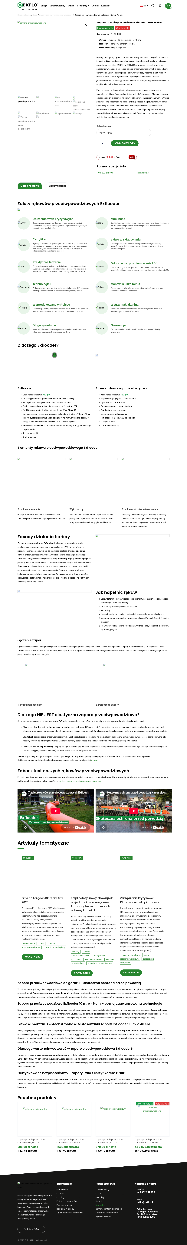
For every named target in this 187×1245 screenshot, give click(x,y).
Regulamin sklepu (65, 1208)
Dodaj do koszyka (124, 143)
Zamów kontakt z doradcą (109, 1208)
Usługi (95, 5)
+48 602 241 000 (105, 173)
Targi (42, 943)
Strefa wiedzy (57, 5)
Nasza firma (62, 1189)
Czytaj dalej (33, 957)
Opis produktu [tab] (29, 185)
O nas (71, 5)
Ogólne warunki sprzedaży (70, 1212)
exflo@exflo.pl (142, 173)
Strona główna (24, 15)
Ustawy (75, 952)
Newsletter (100, 1205)
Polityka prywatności (67, 1201)
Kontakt (105, 5)
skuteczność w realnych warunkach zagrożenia (80, 781)
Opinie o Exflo (31, 1229)
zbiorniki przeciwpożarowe (100, 963)
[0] (167, 6)
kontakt (94, 760)
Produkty (82, 5)
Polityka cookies (64, 1205)
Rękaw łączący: (104, 126)
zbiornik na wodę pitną (54, 947)
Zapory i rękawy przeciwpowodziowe (56, 15)
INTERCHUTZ (29, 943)
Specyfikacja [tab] (57, 185)
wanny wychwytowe (131, 955)
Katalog (60, 1197)
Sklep (44, 5)
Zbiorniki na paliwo (93, 959)
